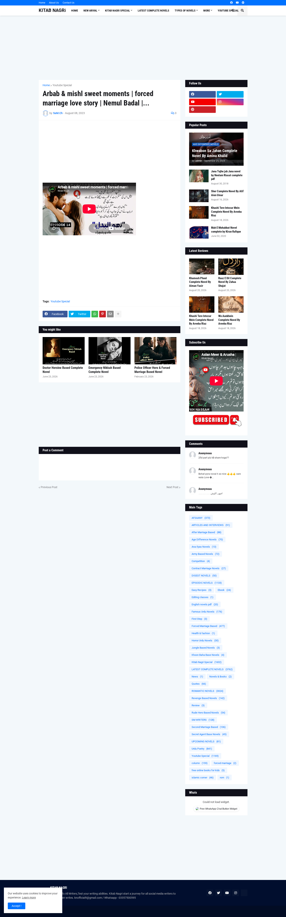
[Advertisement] (143, 47)
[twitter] (230, 94)
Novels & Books (220, 676)
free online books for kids (208, 770)
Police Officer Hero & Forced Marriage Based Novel (152, 370)
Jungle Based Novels (206, 647)
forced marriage (225, 763)
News (197, 676)
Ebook (224, 590)
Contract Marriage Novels (209, 568)
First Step (199, 618)
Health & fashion (203, 633)
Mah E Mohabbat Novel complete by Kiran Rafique (226, 229)
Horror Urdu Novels (205, 640)
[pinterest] (243, 2)
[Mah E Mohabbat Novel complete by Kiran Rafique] (199, 232)
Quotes (199, 683)
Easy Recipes (201, 590)
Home (42, 2)
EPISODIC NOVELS (207, 582)
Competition (201, 561)
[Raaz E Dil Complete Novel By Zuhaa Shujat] (231, 266)
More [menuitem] (206, 10)
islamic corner (203, 777)
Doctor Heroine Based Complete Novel (63, 370)
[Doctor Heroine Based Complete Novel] (64, 350)
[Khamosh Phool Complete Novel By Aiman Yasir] (201, 266)
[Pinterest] (102, 314)
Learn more (29, 897)
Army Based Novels (205, 553)
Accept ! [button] (16, 905)
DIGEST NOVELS (204, 575)
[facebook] (231, 2)
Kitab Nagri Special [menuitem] (117, 10)
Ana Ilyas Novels (204, 546)
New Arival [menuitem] (90, 10)
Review (198, 705)
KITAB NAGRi (52, 10)
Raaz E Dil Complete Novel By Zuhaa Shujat (229, 282)
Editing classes (202, 597)
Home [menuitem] (74, 10)
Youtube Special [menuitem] (228, 10)
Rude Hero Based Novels (208, 712)
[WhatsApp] (94, 314)
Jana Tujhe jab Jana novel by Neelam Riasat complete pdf (226, 175)
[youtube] (237, 2)
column (200, 763)
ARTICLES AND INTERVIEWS (211, 525)
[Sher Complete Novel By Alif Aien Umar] (199, 195)
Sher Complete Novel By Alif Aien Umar (227, 193)
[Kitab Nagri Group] (230, 109)
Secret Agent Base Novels (209, 734)
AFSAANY (201, 517)
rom (224, 777)
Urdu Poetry (202, 748)
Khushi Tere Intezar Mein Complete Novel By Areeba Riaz (226, 211)
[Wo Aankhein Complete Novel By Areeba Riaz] (231, 304)
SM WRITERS (203, 719)
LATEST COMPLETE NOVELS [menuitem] (153, 10)
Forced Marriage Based (208, 626)
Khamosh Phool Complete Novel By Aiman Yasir (200, 282)
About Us (54, 2)
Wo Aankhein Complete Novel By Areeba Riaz (229, 319)
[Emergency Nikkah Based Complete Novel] (110, 350)
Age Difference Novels (207, 539)
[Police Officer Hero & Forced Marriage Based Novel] (155, 350)
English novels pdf (205, 604)
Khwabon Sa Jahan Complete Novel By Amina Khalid (214, 153)
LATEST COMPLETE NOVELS (212, 669)
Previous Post (49, 487)
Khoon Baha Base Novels (208, 654)
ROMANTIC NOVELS (207, 691)
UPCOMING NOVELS (206, 741)
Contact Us (68, 2)
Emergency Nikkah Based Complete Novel (105, 370)
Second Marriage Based (209, 727)
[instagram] (230, 102)
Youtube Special (62, 85)
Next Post (172, 487)
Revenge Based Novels (208, 698)
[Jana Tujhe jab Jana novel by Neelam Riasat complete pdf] (199, 176)
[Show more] (118, 314)
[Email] (110, 314)
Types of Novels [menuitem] (185, 10)
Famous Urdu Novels (207, 611)
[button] (233, 10)
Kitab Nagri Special (207, 662)
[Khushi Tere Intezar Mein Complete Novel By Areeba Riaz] (199, 212)
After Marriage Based (206, 532)
